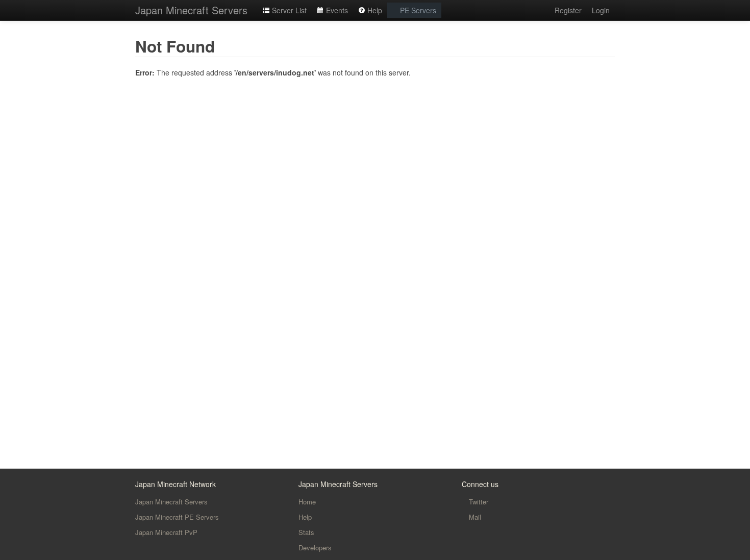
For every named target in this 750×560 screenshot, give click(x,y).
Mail (474, 517)
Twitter (477, 501)
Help (373, 10)
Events (336, 10)
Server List (288, 10)
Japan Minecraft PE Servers (177, 517)
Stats (306, 532)
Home (307, 501)
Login (601, 10)
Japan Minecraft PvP (166, 532)
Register (568, 10)
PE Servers (417, 10)
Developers (315, 547)
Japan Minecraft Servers (191, 10)
